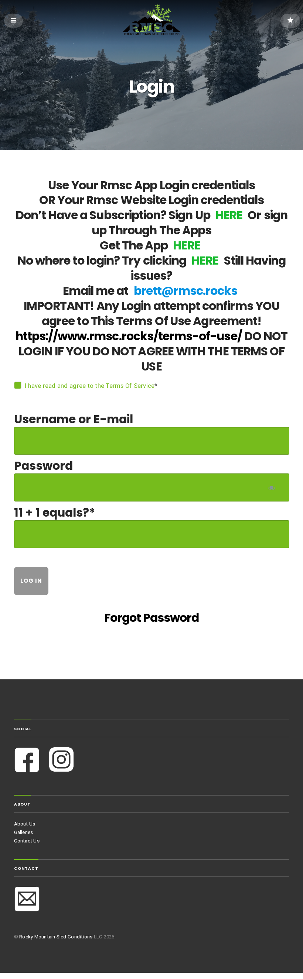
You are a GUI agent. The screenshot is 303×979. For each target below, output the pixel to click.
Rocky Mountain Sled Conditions (55, 937)
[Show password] (271, 487)
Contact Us (27, 841)
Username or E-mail (73, 419)
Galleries (23, 832)
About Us (24, 824)
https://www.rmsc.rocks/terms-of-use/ (129, 336)
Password (43, 466)
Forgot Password (151, 618)
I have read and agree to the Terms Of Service (89, 385)
